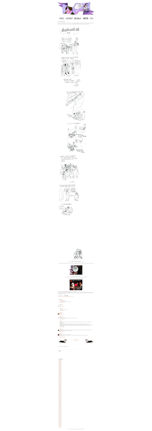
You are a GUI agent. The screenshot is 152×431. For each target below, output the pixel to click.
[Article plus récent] (63, 342)
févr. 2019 (60, 371)
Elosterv (61, 316)
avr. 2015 (60, 387)
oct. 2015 (60, 385)
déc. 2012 (60, 410)
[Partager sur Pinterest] (67, 295)
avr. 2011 (60, 426)
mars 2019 (60, 370)
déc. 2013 (60, 400)
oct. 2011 (60, 421)
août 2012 (60, 413)
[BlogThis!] (65, 295)
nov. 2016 (60, 380)
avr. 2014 (60, 397)
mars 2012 (60, 417)
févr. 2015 (60, 389)
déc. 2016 (60, 379)
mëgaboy (61, 304)
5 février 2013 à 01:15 (62, 314)
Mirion (60, 295)
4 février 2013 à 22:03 (62, 310)
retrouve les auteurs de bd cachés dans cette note (68, 296)
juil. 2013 (60, 404)
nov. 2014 (60, 391)
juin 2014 (60, 395)
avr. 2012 (60, 416)
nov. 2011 (60, 420)
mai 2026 (60, 362)
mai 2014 (60, 396)
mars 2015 (60, 388)
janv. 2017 (60, 378)
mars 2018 (60, 374)
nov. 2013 (60, 401)
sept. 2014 (60, 393)
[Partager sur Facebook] (66, 295)
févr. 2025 (60, 368)
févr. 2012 (60, 418)
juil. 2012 (60, 414)
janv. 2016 (60, 383)
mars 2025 (60, 367)
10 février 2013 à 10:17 (62, 331)
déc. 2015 (60, 384)
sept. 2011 (60, 422)
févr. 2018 (60, 375)
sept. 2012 (60, 412)
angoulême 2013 (61, 296)
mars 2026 (60, 364)
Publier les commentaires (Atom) (64, 346)
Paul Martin (66, 291)
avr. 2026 (60, 363)
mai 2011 (60, 425)
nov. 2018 (60, 372)
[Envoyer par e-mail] (64, 295)
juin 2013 (60, 405)
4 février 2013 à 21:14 (62, 306)
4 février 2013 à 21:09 (62, 302)
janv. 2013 (60, 409)
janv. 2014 (60, 399)
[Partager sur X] (66, 295)
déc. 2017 (60, 376)
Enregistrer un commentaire (62, 337)
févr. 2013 (60, 408)
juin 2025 (60, 366)
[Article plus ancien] (89, 342)
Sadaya (60, 312)
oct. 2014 (60, 392)
